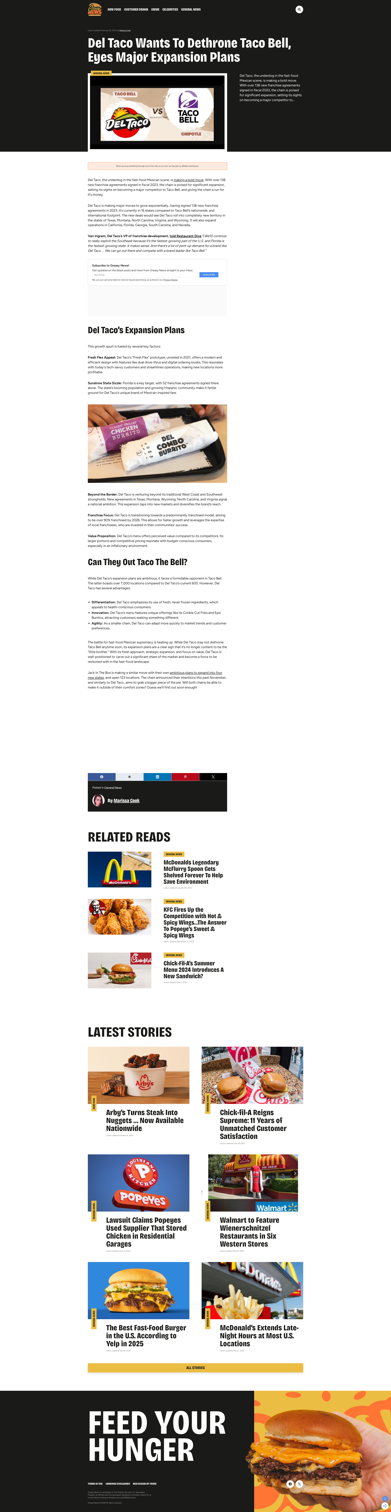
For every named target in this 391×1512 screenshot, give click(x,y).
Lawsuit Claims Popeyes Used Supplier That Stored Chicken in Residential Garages (146, 1232)
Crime (155, 9)
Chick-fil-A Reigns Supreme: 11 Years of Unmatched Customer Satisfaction (253, 1124)
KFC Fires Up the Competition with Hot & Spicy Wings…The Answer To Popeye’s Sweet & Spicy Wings (195, 922)
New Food (114, 9)
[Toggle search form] (299, 9)
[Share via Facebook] (102, 777)
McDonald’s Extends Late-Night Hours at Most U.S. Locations (259, 1335)
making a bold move (189, 180)
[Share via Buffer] (130, 777)
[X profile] (299, 1484)
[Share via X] (213, 777)
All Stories (195, 1367)
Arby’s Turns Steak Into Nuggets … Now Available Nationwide (145, 1120)
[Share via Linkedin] (157, 777)
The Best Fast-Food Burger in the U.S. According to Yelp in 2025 (146, 1335)
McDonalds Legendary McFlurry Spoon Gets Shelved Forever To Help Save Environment (193, 872)
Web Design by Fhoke (145, 1483)
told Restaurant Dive (185, 236)
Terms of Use (95, 1483)
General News (191, 9)
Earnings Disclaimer (118, 1483)
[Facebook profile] (290, 1484)
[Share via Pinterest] (185, 777)
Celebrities (170, 9)
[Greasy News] (95, 9)
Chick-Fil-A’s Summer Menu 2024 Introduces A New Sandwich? (194, 969)
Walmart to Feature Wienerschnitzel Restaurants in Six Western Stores (249, 1232)
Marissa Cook (125, 30)
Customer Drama (136, 9)
